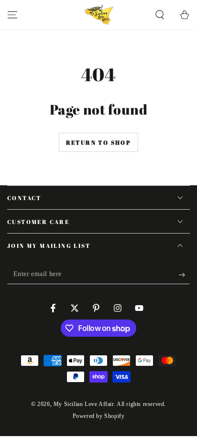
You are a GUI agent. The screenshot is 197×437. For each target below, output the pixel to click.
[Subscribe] (184, 274)
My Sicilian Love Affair (84, 404)
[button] (159, 15)
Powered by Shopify (99, 416)
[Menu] (12, 15)
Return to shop (98, 142)
